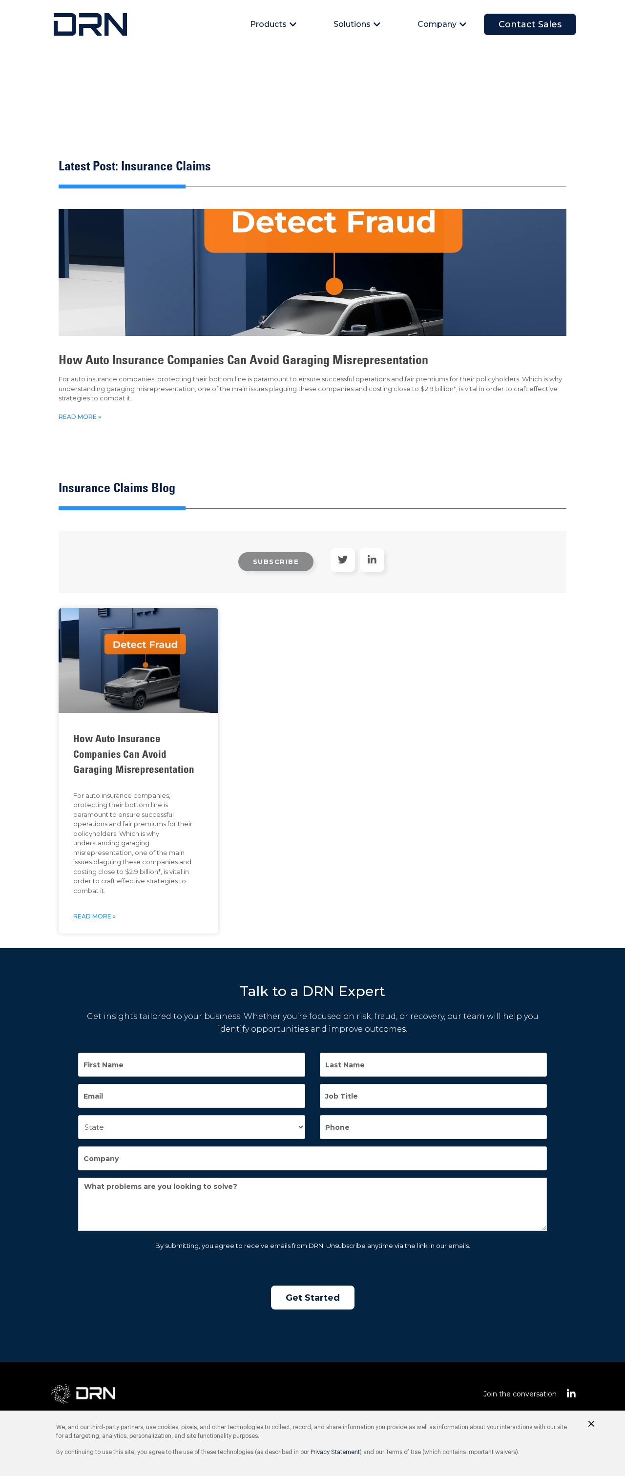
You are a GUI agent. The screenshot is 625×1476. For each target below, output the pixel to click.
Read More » (80, 416)
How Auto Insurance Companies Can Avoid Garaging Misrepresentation (243, 361)
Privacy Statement (335, 1452)
